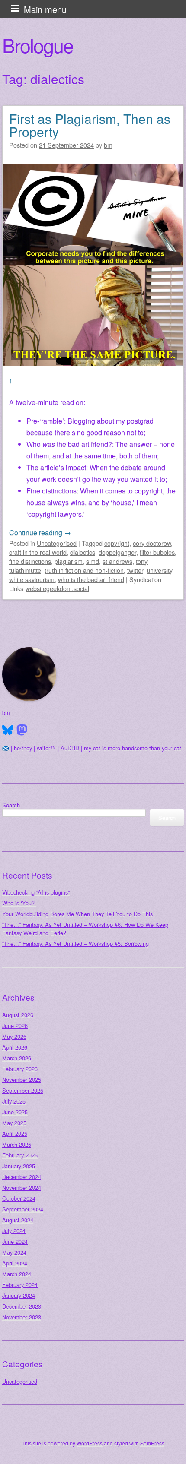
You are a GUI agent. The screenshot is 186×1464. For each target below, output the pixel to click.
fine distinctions (30, 561)
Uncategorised (57, 542)
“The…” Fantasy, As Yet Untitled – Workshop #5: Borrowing (75, 943)
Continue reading (40, 533)
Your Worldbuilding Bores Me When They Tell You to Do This (77, 914)
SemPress (152, 1443)
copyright (116, 542)
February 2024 (20, 1285)
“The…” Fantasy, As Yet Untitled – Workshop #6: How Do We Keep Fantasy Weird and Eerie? (85, 928)
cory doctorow (152, 542)
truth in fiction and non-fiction (84, 570)
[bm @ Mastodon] (22, 730)
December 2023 (21, 1306)
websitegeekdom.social (57, 588)
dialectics (82, 552)
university (159, 570)
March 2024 (16, 1274)
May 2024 (14, 1252)
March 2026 (16, 1058)
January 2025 (18, 1166)
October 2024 (18, 1198)
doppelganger (117, 552)
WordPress (90, 1443)
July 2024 (14, 1231)
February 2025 (20, 1155)
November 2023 (21, 1317)
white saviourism (32, 579)
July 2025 (14, 1101)
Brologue (37, 45)
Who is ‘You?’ (19, 903)
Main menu (45, 9)
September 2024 (22, 1209)
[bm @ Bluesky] (7, 730)
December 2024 (21, 1177)
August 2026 (17, 1015)
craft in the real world (38, 552)
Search (11, 805)
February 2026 (20, 1069)
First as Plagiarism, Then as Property (89, 125)
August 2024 (17, 1220)
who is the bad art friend (91, 579)
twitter (135, 570)
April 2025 (14, 1133)
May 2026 (14, 1036)
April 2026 (14, 1047)
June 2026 (15, 1025)
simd (92, 561)
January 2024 (18, 1295)
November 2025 (21, 1079)
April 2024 (14, 1263)
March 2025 (16, 1144)
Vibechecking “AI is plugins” (36, 892)
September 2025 (22, 1090)
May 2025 (14, 1123)
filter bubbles (157, 552)
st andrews (117, 561)
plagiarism (69, 561)
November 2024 (21, 1187)
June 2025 (15, 1112)
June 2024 (15, 1241)
